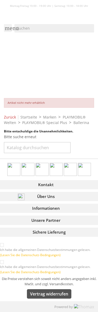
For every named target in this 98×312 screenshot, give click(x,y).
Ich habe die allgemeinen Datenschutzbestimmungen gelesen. (45, 252)
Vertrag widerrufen (49, 294)
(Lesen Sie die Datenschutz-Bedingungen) (30, 255)
